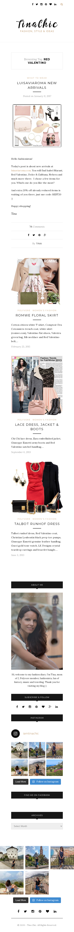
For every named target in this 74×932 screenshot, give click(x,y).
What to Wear (37, 78)
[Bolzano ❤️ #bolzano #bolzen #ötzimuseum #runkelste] (37, 750)
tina (39, 243)
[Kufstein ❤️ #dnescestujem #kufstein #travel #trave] (19, 750)
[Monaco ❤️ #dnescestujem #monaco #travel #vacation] (37, 767)
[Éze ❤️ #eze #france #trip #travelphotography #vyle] (19, 767)
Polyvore (24, 310)
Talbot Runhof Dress (37, 524)
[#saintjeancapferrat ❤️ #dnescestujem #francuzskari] (54, 767)
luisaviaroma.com (21, 170)
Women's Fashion (45, 310)
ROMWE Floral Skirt (37, 315)
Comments (37, 226)
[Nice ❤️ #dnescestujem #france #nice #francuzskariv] (54, 750)
